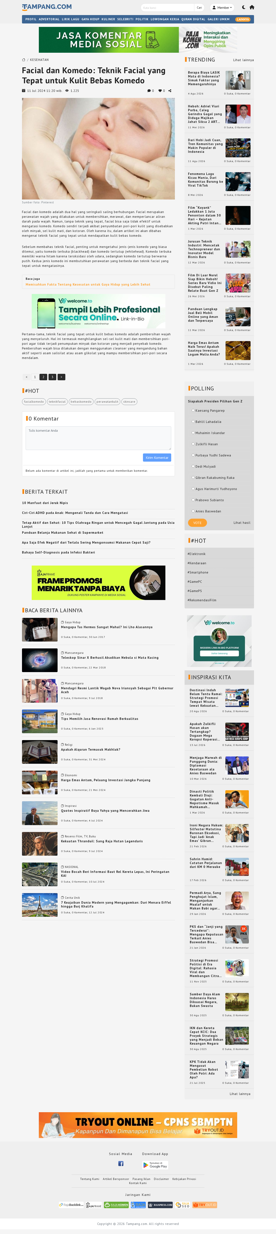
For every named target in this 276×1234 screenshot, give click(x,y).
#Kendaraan (197, 563)
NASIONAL (71, 867)
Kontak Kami (138, 1183)
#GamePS (195, 591)
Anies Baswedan (208, 511)
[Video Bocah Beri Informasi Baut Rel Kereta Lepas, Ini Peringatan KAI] (40, 874)
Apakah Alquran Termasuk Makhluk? (91, 749)
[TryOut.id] (204, 1204)
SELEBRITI (125, 19)
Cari (199, 7)
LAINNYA (243, 19)
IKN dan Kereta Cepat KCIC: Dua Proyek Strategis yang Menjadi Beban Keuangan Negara (206, 1035)
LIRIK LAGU (70, 19)
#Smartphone (198, 572)
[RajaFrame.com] (94, 1204)
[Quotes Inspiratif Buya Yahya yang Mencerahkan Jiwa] (40, 813)
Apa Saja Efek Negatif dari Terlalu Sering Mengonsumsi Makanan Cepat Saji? (86, 542)
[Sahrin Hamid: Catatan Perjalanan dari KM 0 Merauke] (237, 866)
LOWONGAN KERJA (165, 19)
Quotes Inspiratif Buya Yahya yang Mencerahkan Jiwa (105, 811)
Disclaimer (161, 1179)
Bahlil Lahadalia (208, 422)
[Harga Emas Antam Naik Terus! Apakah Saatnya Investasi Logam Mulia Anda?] (238, 350)
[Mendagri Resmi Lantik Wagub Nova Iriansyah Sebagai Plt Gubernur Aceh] (40, 690)
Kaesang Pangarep (210, 410)
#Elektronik (197, 554)
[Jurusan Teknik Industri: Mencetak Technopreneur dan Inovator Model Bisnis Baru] (238, 249)
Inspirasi (71, 806)
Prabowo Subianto (210, 500)
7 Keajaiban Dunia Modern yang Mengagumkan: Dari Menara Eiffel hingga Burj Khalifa (116, 904)
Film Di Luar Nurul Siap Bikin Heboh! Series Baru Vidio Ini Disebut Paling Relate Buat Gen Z (205, 283)
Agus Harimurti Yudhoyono (216, 489)
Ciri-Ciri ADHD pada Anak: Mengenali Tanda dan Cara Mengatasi (75, 513)
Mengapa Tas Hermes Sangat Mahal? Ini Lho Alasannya (107, 627)
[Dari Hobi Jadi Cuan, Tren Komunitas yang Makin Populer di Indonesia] (238, 147)
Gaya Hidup (73, 622)
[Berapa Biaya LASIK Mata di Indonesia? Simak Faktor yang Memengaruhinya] (238, 80)
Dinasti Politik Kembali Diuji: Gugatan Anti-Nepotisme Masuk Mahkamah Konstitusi (204, 799)
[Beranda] (252, 7)
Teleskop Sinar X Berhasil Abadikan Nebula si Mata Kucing (110, 658)
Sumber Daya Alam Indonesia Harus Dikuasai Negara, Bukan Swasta (205, 1000)
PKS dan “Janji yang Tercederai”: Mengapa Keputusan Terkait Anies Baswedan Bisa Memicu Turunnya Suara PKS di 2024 (206, 934)
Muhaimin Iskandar (210, 433)
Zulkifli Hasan (207, 444)
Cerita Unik (72, 898)
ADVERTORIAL (49, 19)
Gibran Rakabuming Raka (215, 478)
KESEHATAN (39, 60)
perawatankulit (107, 402)
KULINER (108, 19)
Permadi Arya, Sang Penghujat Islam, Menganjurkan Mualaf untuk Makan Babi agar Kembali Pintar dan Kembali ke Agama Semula (206, 900)
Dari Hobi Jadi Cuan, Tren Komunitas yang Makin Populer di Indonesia (205, 146)
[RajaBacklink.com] (71, 1204)
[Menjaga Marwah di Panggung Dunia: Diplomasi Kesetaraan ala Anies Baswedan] (237, 765)
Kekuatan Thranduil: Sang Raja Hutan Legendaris (102, 841)
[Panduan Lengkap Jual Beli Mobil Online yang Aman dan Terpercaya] (238, 316)
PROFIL (31, 19)
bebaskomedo (81, 402)
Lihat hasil (242, 523)
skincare (129, 402)
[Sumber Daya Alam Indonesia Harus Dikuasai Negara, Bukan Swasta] (237, 1002)
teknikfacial (57, 402)
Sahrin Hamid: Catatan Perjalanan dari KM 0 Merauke (206, 863)
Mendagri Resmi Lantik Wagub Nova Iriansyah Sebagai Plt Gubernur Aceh (117, 690)
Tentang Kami (89, 1179)
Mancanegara (74, 653)
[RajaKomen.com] (116, 1204)
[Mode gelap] (244, 7)
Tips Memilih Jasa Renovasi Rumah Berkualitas (99, 719)
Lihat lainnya (243, 60)
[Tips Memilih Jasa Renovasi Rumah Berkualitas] (40, 721)
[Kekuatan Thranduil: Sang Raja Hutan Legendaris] (40, 843)
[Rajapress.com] (160, 1204)
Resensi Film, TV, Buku (80, 836)
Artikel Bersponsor (116, 1179)
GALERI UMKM (219, 19)
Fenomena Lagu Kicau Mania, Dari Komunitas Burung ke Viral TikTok (205, 179)
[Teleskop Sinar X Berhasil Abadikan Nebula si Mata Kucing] (40, 660)
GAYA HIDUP (90, 19)
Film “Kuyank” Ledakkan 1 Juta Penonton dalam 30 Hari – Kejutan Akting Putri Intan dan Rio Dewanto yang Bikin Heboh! (204, 215)
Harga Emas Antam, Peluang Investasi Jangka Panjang (106, 780)
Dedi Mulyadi (206, 466)
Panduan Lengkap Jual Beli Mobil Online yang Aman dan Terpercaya (203, 315)
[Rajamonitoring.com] (138, 1204)
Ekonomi (71, 775)
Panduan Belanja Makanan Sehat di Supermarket (63, 532)
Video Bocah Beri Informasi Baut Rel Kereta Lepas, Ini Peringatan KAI (115, 874)
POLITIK (142, 19)
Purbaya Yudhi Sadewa (213, 455)
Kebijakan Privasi (184, 1179)
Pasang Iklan (142, 1179)
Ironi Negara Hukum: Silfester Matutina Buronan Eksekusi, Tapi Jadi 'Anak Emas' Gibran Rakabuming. (206, 833)
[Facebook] (121, 1163)
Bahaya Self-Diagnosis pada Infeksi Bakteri (58, 552)
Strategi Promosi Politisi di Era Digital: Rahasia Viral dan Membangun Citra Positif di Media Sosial (204, 968)
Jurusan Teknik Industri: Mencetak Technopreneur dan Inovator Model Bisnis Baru (204, 249)
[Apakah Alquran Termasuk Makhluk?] (40, 752)
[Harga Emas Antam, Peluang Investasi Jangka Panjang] (40, 782)
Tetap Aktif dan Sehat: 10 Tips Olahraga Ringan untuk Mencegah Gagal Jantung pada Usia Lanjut (98, 525)
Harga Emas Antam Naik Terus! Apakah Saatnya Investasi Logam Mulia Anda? (204, 348)
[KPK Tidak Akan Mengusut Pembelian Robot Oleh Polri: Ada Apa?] (237, 1069)
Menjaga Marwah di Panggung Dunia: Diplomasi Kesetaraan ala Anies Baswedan (206, 765)
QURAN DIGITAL (193, 19)
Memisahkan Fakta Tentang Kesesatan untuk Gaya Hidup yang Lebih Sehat (88, 284)
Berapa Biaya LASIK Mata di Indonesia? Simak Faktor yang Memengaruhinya (204, 78)
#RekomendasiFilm (202, 600)
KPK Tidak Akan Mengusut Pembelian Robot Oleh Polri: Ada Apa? (204, 1069)
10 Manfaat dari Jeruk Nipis (45, 503)
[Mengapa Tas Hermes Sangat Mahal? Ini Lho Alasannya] (40, 629)
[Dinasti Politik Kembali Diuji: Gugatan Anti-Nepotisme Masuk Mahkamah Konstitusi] (237, 799)
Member (222, 7)
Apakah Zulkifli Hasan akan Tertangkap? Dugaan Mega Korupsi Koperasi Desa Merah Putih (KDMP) (204, 731)
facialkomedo (34, 402)
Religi (69, 745)
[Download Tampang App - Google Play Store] (155, 1165)
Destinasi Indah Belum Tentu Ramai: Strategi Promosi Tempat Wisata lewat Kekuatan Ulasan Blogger (206, 698)
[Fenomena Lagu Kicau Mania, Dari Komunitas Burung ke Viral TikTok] (238, 181)
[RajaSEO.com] (182, 1204)
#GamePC (195, 582)
